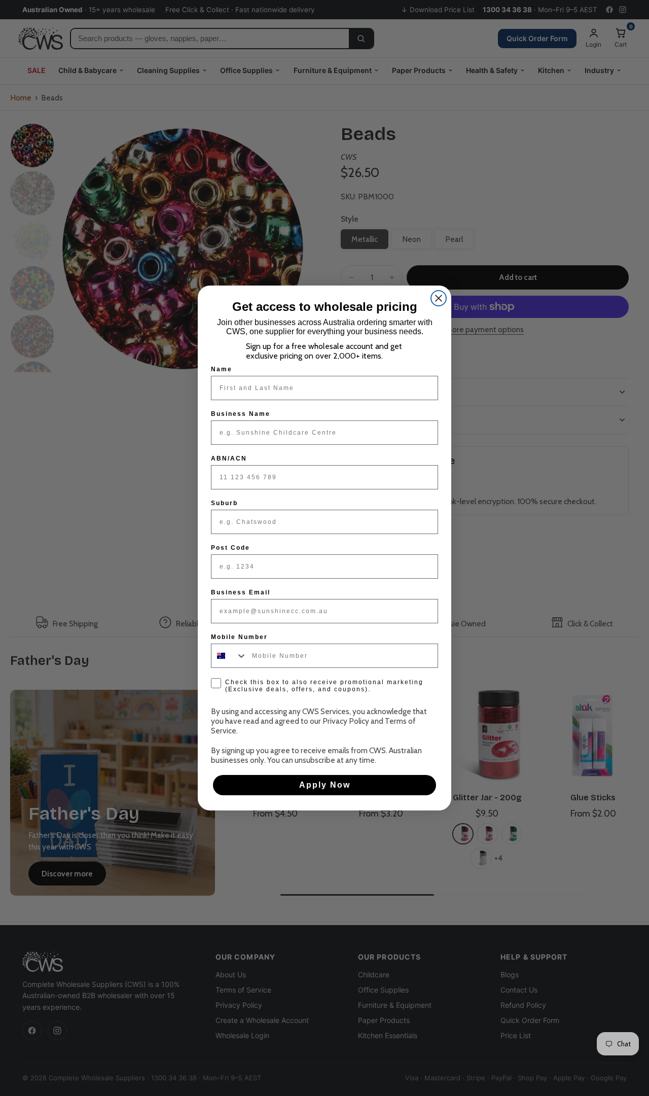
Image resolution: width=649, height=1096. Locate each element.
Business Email (240, 592)
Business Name (240, 413)
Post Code (230, 547)
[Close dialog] (438, 298)
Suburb (224, 503)
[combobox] (229, 655)
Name (221, 369)
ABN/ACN (229, 458)
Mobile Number (239, 637)
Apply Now (324, 785)
